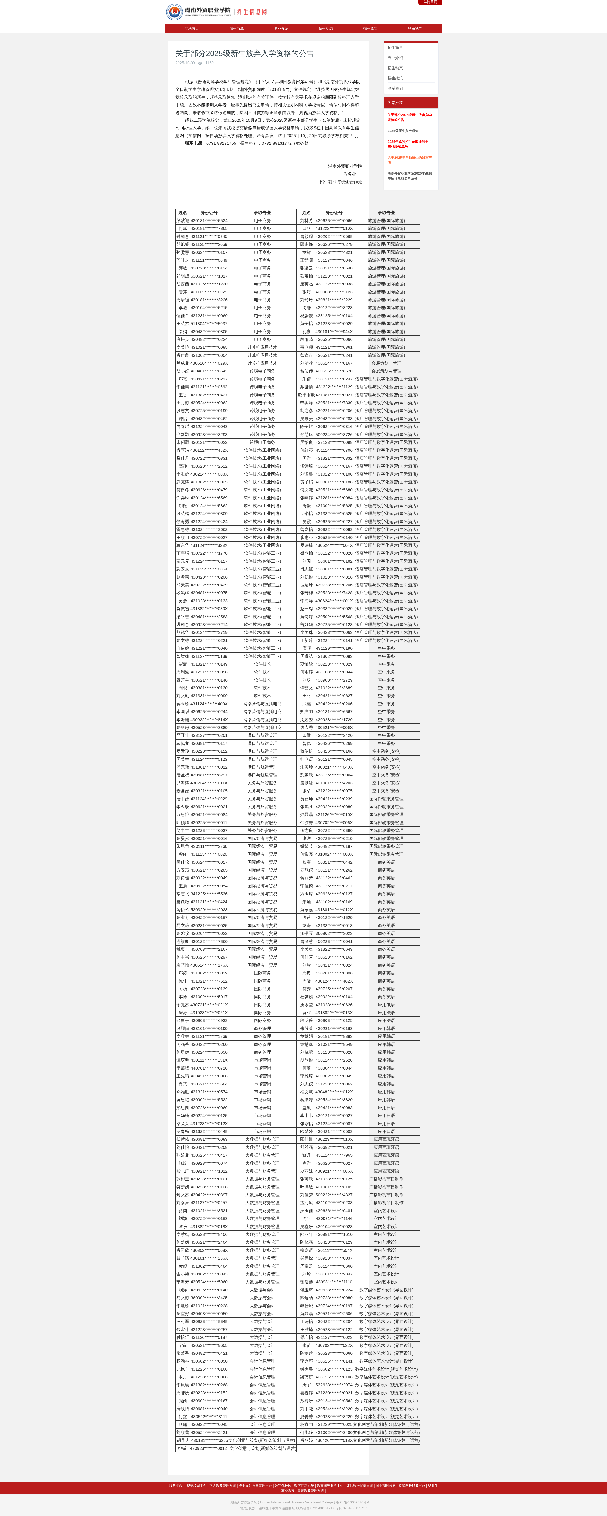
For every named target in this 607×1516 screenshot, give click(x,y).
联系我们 (415, 28)
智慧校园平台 (197, 1486)
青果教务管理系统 (310, 1491)
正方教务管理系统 (222, 1486)
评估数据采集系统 (359, 1486)
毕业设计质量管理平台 (255, 1486)
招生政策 (370, 28)
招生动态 (326, 28)
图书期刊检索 (386, 1486)
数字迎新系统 (304, 1486)
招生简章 (237, 28)
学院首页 (430, 2)
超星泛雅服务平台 (412, 1486)
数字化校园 (283, 1486)
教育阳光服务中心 (330, 1486)
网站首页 (192, 28)
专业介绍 (281, 28)
